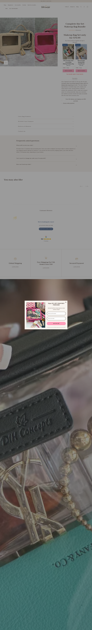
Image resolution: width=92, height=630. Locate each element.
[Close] (65, 302)
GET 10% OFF (56, 323)
